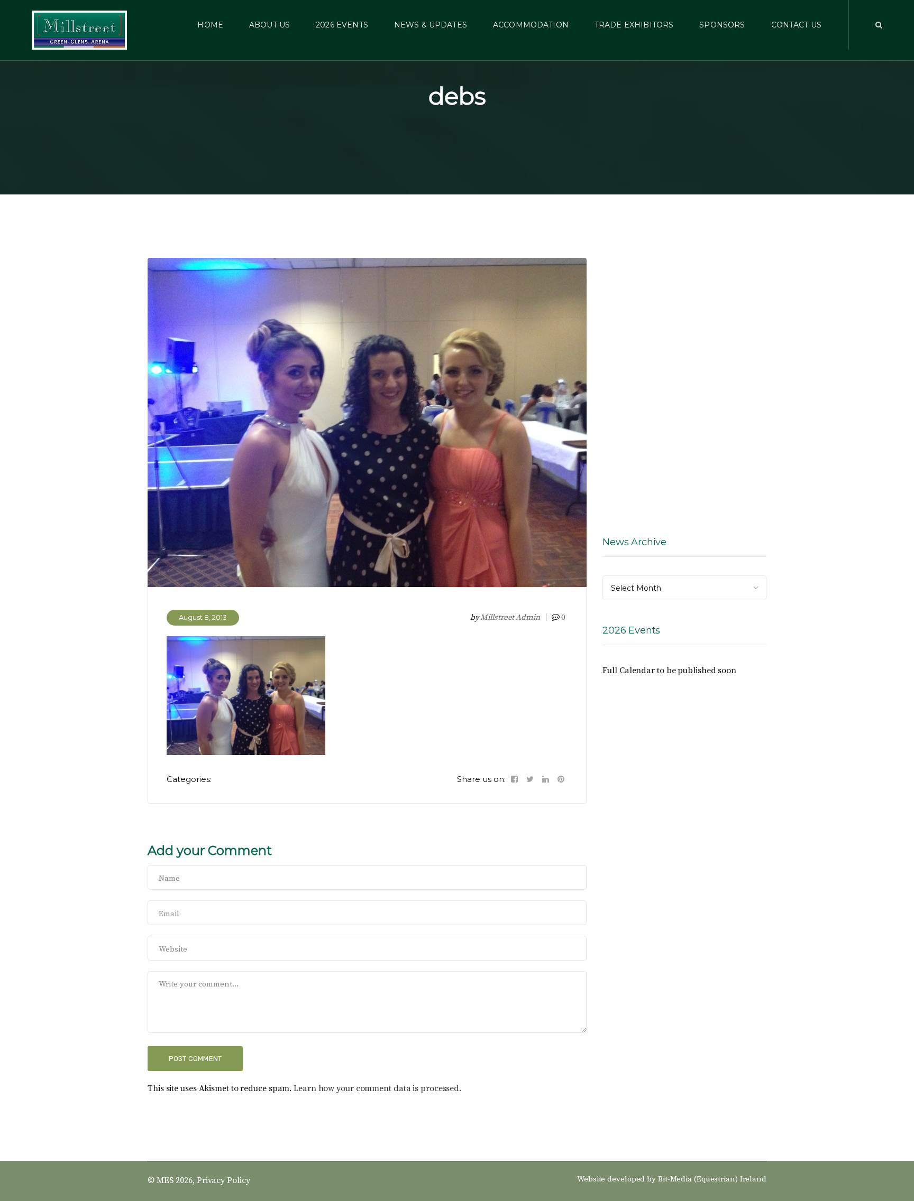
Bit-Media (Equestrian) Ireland (712, 1179)
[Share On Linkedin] (545, 779)
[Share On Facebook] (514, 779)
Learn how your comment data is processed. (377, 1088)
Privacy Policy (223, 1180)
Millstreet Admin (510, 617)
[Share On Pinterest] (560, 779)
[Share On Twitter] (530, 779)
